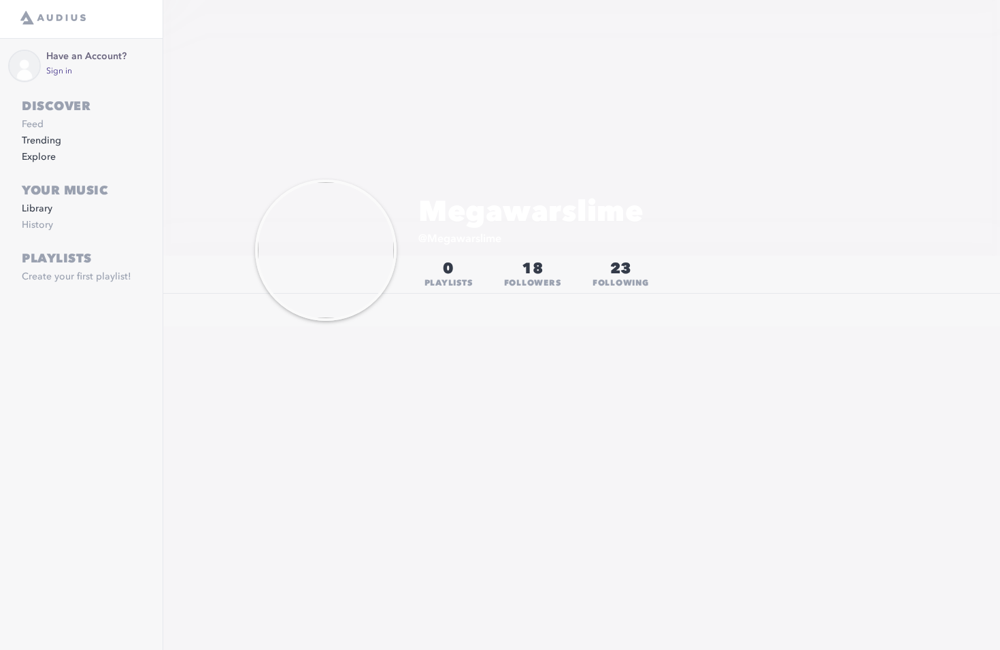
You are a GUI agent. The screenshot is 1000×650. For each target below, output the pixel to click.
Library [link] (37, 208)
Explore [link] (39, 157)
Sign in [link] (59, 71)
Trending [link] (41, 141)
